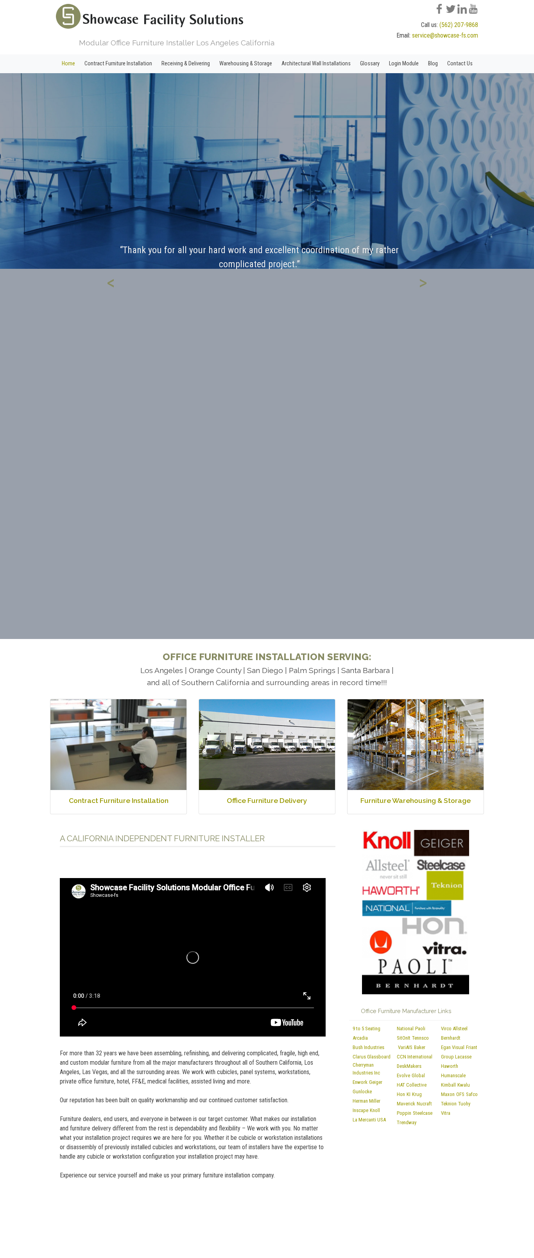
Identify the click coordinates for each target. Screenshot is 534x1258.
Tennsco (420, 1038)
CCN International (414, 1057)
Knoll (375, 1110)
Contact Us (460, 63)
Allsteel (460, 1028)
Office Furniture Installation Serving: (267, 656)
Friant (471, 1047)
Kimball (448, 1085)
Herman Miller (366, 1101)
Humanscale (453, 1075)
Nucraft (424, 1104)
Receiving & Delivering (185, 63)
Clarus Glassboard (372, 1057)
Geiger (375, 1082)
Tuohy (464, 1104)
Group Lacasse (456, 1057)
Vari (402, 1047)
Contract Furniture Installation (118, 63)
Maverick (406, 1104)
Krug (417, 1094)
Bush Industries (368, 1047)
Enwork (360, 1082)
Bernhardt (451, 1038)
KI (408, 1094)
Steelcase (422, 1113)
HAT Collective (411, 1085)
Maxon (448, 1094)
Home (68, 63)
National (405, 1028)
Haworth (449, 1066)
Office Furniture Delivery (267, 800)
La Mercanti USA (369, 1120)
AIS (409, 1047)
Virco (446, 1028)
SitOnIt (403, 1038)
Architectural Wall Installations (316, 63)
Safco (472, 1094)
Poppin (404, 1113)
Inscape (360, 1110)
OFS (460, 1094)
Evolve (403, 1075)
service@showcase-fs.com (445, 35)
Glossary (370, 63)
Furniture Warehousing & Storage (415, 800)
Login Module (404, 63)
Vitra (445, 1113)
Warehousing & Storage (245, 63)
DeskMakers (409, 1066)
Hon (401, 1094)
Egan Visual (452, 1047)
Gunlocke (362, 1091)
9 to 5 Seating (366, 1028)
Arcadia (360, 1038)
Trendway (406, 1122)
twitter (454, 8)
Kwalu (463, 1085)
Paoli (420, 1028)
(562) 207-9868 (458, 25)
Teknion (449, 1104)
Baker (419, 1047)
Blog (433, 63)
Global (418, 1075)
